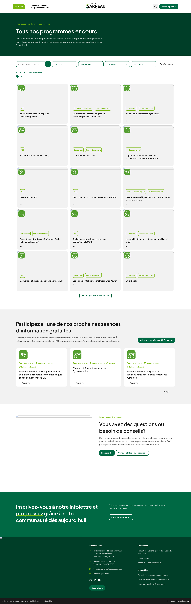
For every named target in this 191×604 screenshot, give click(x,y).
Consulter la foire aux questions (132, 453)
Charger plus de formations (97, 295)
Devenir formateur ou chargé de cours (153, 575)
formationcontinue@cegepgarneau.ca (108, 569)
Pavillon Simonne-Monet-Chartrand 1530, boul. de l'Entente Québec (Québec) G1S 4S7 (107, 554)
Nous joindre (106, 453)
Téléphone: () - (104, 561)
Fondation (142, 558)
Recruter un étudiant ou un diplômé (152, 579)
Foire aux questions (101, 573)
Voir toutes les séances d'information (156, 340)
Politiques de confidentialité (43, 601)
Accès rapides (168, 6)
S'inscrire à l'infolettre (121, 517)
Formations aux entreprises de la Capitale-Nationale (155, 552)
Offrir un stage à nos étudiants (150, 584)
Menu (20, 6)
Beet (187, 601)
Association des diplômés (148, 563)
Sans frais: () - (103, 564)
